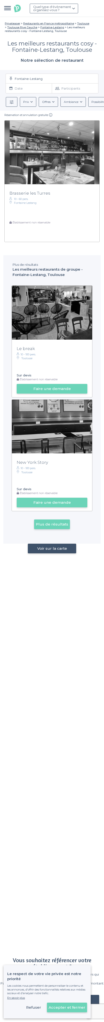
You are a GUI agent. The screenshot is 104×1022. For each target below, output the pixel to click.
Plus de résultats (52, 524)
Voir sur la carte (52, 548)
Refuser (33, 1007)
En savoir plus (16, 997)
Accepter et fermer (67, 1007)
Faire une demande (52, 388)
